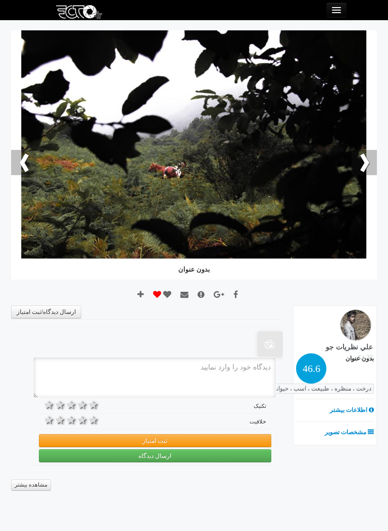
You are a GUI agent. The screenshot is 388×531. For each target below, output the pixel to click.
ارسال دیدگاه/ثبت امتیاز (46, 311)
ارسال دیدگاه (154, 455)
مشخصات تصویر (346, 432)
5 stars (49, 405)
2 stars (82, 405)
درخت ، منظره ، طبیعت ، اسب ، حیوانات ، (318, 388)
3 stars (71, 405)
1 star (94, 405)
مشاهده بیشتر (31, 485)
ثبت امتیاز (154, 440)
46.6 (311, 368)
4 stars (60, 405)
